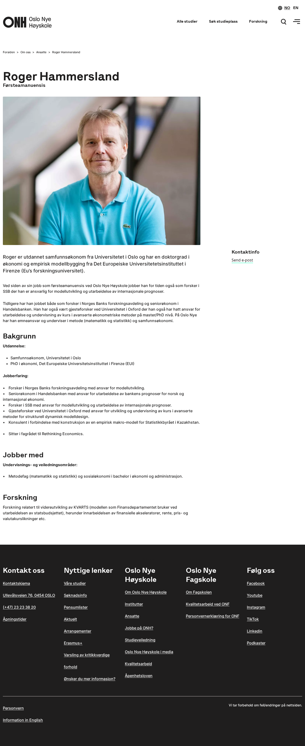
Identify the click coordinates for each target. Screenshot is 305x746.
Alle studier (187, 21)
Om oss (25, 52)
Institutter (134, 604)
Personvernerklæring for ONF (212, 616)
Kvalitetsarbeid (138, 663)
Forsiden (9, 52)
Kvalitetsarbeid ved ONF (207, 604)
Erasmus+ (73, 643)
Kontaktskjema (16, 583)
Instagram (256, 607)
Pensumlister (76, 607)
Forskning (258, 21)
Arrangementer (77, 631)
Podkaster (256, 643)
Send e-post (242, 260)
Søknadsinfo (75, 595)
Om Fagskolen (199, 592)
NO (287, 7)
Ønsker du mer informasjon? (89, 678)
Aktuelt (70, 619)
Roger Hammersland (66, 52)
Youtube (254, 595)
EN (295, 7)
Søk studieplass (223, 21)
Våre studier (75, 583)
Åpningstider (14, 619)
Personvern (13, 708)
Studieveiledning (140, 639)
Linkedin (254, 631)
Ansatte (41, 52)
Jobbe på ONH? (139, 628)
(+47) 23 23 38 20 (19, 607)
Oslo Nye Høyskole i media (149, 651)
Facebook (256, 583)
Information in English (23, 720)
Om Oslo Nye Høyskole (146, 592)
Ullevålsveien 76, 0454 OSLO (29, 595)
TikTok (253, 619)
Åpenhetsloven (138, 675)
